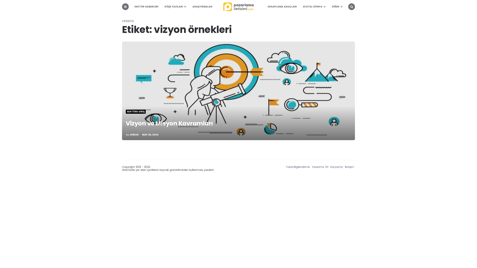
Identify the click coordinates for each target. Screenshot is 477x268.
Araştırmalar (202, 6)
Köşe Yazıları (174, 6)
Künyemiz (336, 167)
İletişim (349, 167)
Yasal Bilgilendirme (298, 167)
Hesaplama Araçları (282, 6)
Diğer (335, 6)
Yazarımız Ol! (320, 167)
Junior (134, 134)
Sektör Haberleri (146, 6)
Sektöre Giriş (136, 111)
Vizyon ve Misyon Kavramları (169, 123)
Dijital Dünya (312, 6)
